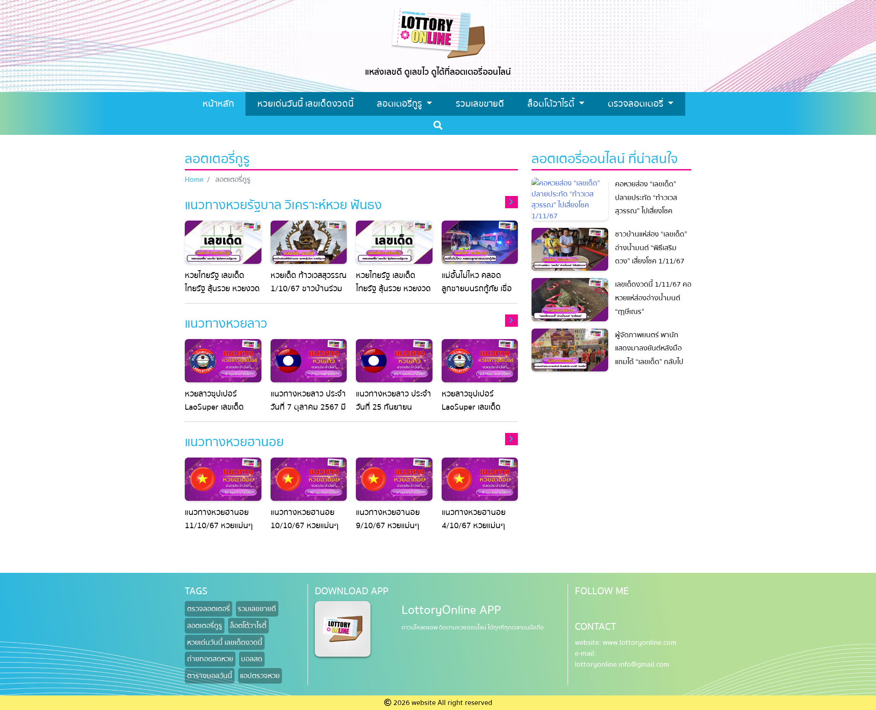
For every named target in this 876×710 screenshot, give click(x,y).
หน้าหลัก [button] (218, 104)
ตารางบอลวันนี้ (209, 676)
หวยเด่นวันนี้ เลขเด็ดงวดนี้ (224, 642)
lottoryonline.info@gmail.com (622, 664)
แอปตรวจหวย (260, 676)
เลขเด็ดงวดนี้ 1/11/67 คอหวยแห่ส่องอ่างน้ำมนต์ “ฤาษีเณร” (653, 297)
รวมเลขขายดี (257, 609)
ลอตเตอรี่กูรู (400, 104)
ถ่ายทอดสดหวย (210, 659)
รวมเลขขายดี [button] (480, 104)
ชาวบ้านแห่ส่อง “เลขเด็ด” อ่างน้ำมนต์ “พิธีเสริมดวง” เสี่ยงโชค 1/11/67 (651, 247)
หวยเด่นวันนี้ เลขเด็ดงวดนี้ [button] (305, 104)
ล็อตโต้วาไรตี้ (552, 104)
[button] (283, 204)
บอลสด (251, 659)
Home (194, 179)
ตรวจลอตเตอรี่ (637, 104)
